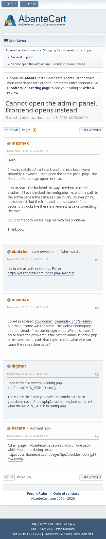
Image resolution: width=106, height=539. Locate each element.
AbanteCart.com (43, 498)
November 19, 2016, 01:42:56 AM (27, 307)
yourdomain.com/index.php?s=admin (63, 321)
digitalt (19, 366)
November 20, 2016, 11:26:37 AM (27, 373)
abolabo (20, 251)
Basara (18, 428)
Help (34, 524)
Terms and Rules (50, 524)
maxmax (20, 143)
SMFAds (17, 534)
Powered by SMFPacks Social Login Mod (68, 533)
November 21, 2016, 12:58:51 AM (27, 435)
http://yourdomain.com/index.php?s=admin (41, 273)
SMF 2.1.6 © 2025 (42, 528)
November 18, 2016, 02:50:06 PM (27, 150)
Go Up (8, 477)
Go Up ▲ (69, 524)
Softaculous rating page (30, 88)
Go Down (11, 130)
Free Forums (34, 534)
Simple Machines (64, 528)
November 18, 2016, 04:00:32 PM (27, 259)
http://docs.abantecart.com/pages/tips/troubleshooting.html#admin (52, 456)
